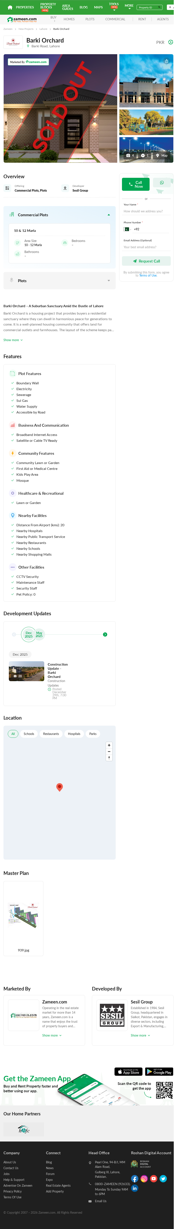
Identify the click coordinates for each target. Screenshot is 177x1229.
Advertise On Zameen (17, 1185)
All (13, 734)
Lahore (43, 28)
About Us (9, 1162)
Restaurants (51, 734)
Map (164, 155)
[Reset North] (109, 758)
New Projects (26, 28)
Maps (98, 7)
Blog (84, 7)
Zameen (8, 28)
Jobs (6, 1174)
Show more (11, 340)
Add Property (55, 1191)
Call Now (139, 184)
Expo (49, 1180)
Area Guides (67, 7)
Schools (29, 734)
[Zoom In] (109, 745)
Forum (50, 1174)
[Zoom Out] (109, 751)
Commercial (115, 19)
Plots (90, 19)
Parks (92, 734)
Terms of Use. (148, 275)
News (50, 1168)
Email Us (100, 1201)
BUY (54, 17)
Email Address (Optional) (138, 240)
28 (20, 676)
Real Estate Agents (58, 1185)
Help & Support (13, 1180)
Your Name (131, 204)
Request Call (149, 261)
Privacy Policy (12, 1191)
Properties (25, 7)
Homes (69, 19)
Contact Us (10, 1168)
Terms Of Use (12, 1197)
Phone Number (133, 222)
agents (163, 19)
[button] (59, 214)
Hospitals (74, 734)
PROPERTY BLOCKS (48, 5)
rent (142, 19)
